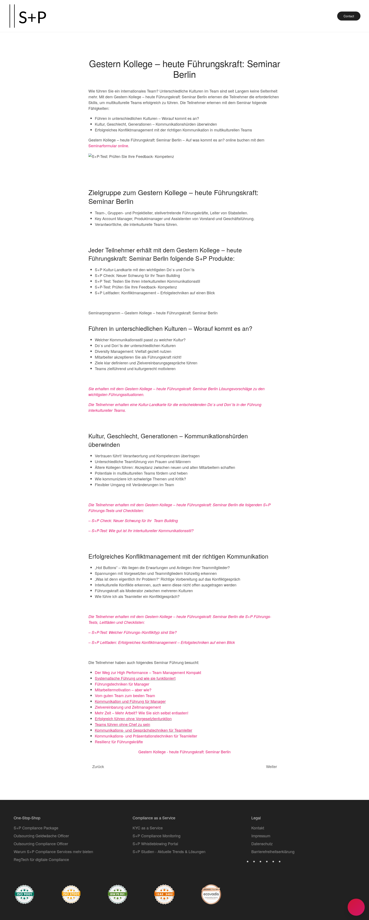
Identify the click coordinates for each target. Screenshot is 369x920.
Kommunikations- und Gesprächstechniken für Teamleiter (143, 730)
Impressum (260, 835)
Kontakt (257, 827)
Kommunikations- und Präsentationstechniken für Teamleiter (146, 736)
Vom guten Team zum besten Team (125, 695)
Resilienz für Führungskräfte (119, 741)
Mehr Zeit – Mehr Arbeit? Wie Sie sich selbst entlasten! (141, 712)
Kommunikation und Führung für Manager (130, 701)
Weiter (271, 766)
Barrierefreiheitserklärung (272, 851)
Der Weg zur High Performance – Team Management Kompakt (148, 672)
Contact (349, 16)
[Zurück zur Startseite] (28, 16)
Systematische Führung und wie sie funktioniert (135, 678)
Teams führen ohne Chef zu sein (122, 724)
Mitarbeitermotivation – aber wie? (123, 689)
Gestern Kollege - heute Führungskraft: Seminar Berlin (184, 751)
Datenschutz (262, 843)
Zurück (98, 766)
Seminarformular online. (108, 145)
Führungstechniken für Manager (122, 684)
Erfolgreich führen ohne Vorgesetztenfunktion (133, 718)
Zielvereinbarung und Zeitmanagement (128, 707)
